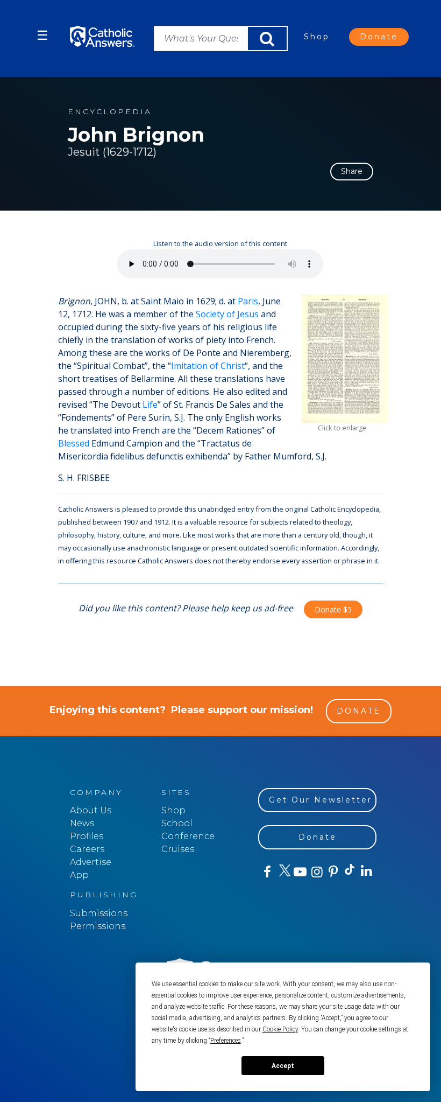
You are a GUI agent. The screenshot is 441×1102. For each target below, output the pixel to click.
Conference (188, 836)
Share (351, 171)
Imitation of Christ (208, 366)
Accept (283, 1066)
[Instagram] (316, 872)
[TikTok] (349, 872)
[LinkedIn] (366, 871)
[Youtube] (299, 872)
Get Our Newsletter (320, 800)
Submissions (98, 913)
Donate (379, 36)
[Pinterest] (332, 872)
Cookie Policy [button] (280, 1029)
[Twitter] (283, 872)
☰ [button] (42, 35)
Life (150, 404)
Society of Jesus (227, 314)
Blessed (73, 443)
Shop (317, 36)
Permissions (97, 926)
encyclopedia (110, 111)
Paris (248, 301)
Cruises (177, 849)
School (177, 823)
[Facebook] (266, 872)
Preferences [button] (225, 1040)
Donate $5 (333, 609)
